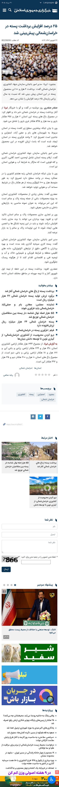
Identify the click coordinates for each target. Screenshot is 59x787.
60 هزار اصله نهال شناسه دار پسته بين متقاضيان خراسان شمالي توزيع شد (28, 315)
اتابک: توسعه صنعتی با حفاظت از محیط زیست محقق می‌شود (32, 631)
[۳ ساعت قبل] (29, 607)
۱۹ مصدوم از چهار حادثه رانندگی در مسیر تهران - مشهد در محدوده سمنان (29, 754)
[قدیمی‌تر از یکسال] (43, 451)
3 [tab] (8, 585)
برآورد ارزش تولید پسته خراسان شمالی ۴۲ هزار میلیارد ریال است (28, 298)
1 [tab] (15, 585)
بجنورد (51, 394)
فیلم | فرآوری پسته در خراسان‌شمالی (35, 330)
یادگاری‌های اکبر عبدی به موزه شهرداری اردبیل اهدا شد (30, 728)
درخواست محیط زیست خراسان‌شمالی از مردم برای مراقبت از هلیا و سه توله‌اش (28, 746)
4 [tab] (4, 585)
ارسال (6, 569)
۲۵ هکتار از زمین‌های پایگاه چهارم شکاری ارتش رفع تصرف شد (28, 722)
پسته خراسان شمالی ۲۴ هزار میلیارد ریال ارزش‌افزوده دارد (28, 324)
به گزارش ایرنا (50, 344)
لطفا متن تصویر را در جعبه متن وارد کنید (39, 557)
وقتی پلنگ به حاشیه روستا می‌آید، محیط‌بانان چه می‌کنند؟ (28, 716)
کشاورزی (21, 394)
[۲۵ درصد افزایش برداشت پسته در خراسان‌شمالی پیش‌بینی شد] (29, 62)
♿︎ (51, 779)
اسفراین (41, 394)
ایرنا (32, 10)
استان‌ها (37, 368)
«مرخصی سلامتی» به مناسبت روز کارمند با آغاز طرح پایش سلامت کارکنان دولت (29, 739)
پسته (31, 394)
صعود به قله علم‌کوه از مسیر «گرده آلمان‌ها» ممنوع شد (30, 733)
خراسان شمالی (25, 368)
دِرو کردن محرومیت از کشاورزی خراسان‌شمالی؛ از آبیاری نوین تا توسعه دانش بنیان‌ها (28, 337)
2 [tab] (11, 585)
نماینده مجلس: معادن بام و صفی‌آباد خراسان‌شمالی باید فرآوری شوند (28, 307)
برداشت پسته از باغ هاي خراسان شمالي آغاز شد (29, 291)
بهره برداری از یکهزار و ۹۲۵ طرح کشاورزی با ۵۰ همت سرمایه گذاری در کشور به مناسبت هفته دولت (28, 762)
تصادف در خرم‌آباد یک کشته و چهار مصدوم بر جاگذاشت (30, 768)
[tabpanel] (29, 615)
